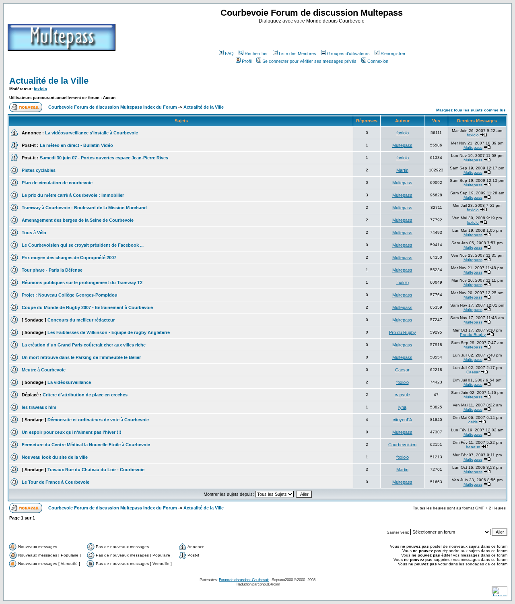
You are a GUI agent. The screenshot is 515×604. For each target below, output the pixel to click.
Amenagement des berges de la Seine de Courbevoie (78, 220)
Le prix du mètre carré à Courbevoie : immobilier (73, 195)
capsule (402, 394)
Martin (402, 170)
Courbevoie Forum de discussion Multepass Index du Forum (112, 107)
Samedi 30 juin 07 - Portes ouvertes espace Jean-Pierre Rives (104, 157)
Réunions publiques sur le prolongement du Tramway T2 (82, 282)
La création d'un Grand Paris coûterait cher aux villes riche (84, 344)
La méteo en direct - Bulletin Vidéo (76, 145)
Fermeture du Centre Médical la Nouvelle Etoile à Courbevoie (86, 444)
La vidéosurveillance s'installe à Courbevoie (91, 132)
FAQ (229, 53)
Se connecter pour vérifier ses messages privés (309, 61)
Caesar (402, 369)
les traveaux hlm (39, 407)
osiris (473, 422)
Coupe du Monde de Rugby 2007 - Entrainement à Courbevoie (87, 307)
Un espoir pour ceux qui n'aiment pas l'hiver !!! (72, 432)
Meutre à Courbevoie (44, 369)
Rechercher (256, 53)
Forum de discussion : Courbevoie (244, 579)
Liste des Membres (297, 53)
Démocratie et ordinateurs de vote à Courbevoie (98, 419)
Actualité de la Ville (49, 81)
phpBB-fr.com (270, 584)
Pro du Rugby (402, 332)
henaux (473, 447)
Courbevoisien (402, 444)
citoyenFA (402, 419)
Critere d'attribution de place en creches (85, 394)
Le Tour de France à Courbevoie (55, 482)
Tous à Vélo (34, 232)
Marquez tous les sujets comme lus (471, 110)
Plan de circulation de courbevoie (57, 182)
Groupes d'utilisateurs (348, 53)
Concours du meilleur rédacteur (81, 319)
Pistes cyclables (39, 170)
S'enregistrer (393, 53)
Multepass (402, 145)
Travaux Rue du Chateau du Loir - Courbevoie (95, 469)
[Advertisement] (312, 36)
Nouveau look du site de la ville (55, 457)
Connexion (377, 61)
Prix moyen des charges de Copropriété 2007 (69, 257)
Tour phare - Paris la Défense (52, 270)
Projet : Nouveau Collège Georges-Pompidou (69, 295)
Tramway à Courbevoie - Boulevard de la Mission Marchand (84, 207)
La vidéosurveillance (69, 382)
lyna (402, 407)
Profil (246, 61)
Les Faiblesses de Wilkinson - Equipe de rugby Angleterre (108, 332)
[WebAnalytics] (499, 594)
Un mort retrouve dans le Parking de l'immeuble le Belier (81, 357)
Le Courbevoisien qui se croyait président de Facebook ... (83, 245)
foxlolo (40, 89)
